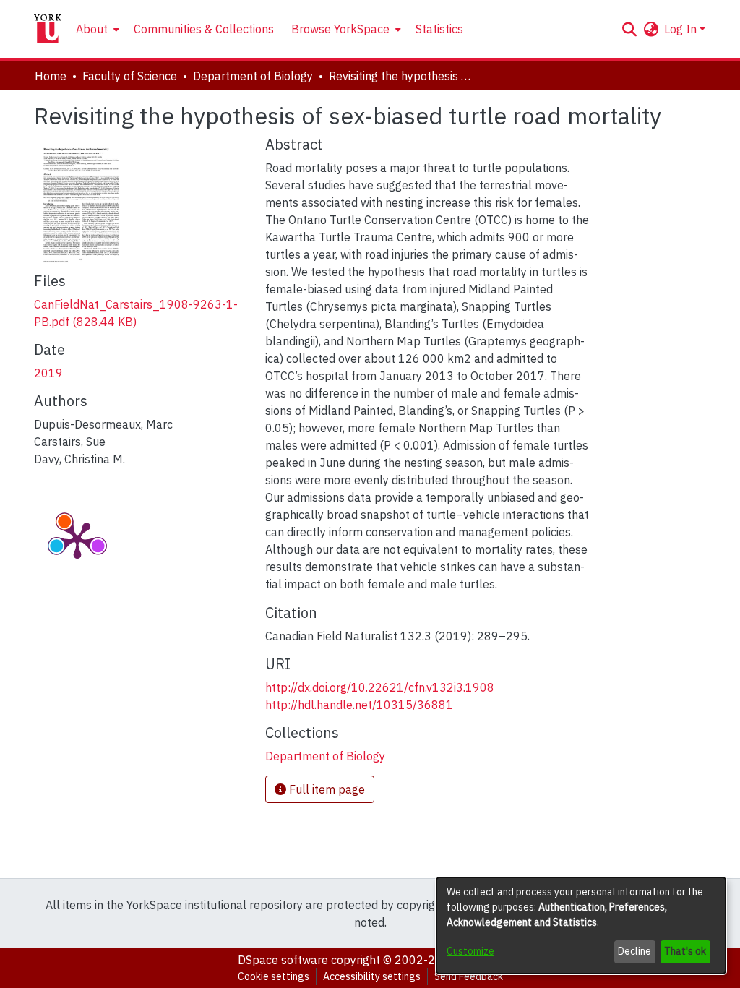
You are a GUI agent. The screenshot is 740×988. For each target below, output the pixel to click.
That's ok (685, 951)
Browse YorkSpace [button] (340, 29)
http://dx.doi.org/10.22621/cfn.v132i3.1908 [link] (379, 687)
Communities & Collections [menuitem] (204, 29)
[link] (325, 756)
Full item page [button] (325, 789)
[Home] (47, 28)
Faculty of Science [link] (129, 76)
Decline (634, 951)
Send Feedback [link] (468, 976)
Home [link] (50, 76)
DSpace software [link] (283, 960)
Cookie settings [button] (273, 976)
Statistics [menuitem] (439, 29)
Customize (470, 951)
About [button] (92, 29)
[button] (629, 29)
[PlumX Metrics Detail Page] (77, 539)
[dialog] (581, 925)
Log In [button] (682, 29)
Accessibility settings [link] (372, 976)
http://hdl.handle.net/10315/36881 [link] (359, 704)
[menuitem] (96, 29)
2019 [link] (48, 373)
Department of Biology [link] (253, 76)
